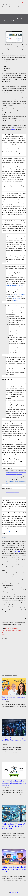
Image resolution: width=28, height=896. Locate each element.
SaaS (21, 630)
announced (16, 44)
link (12, 127)
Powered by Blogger (14, 892)
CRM (17, 628)
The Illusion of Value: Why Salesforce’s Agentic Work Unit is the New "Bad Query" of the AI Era (13, 826)
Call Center (13, 628)
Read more (23, 712)
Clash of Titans (10, 9)
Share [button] (3, 634)
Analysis (7, 628)
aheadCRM (6, 4)
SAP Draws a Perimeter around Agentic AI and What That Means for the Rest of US (14, 740)
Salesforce (4, 632)
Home (3, 9)
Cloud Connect (17, 551)
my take (13, 129)
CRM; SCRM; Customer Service (9, 630)
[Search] (22, 2)
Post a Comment (10, 712)
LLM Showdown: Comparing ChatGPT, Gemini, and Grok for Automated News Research (14, 869)
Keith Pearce (13, 49)
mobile (18, 630)
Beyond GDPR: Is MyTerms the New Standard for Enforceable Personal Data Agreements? (14, 783)
